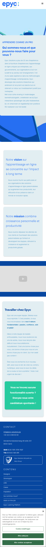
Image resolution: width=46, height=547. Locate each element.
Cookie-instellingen (23, 529)
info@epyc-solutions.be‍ (12, 432)
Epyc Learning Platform (12, 505)
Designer (7, 474)
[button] (42, 3)
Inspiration (7, 492)
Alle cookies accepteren (23, 542)
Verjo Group (18, 461)
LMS (5, 483)
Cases (6, 487)
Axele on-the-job (10, 500)
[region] (23, 527)
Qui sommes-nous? (11, 496)
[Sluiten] (43, 511)
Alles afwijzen (23, 536)
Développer (8, 478)
